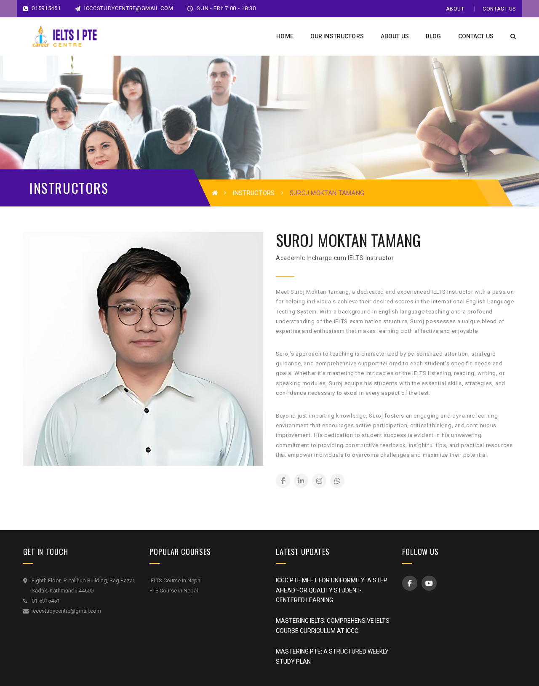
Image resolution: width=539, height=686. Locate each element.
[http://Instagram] (319, 481)
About (455, 9)
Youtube (429, 583)
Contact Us (499, 9)
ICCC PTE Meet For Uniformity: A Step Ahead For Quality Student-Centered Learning (331, 590)
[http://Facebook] (283, 481)
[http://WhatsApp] (337, 481)
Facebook (409, 583)
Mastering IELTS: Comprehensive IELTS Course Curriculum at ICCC (333, 625)
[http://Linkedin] (301, 481)
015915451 (45, 8)
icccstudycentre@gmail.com (128, 8)
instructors (253, 193)
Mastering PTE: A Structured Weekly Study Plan (332, 656)
